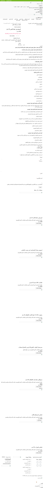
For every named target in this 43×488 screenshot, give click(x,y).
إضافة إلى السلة (12, 35)
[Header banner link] (21, 244)
